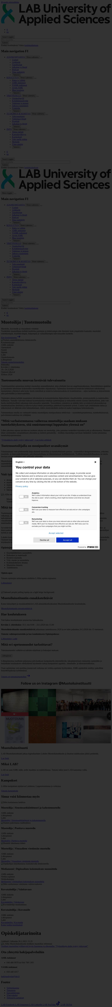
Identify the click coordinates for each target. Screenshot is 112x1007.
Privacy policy (22, 486)
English (19, 462)
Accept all (67, 540)
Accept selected (56, 533)
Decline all (44, 540)
